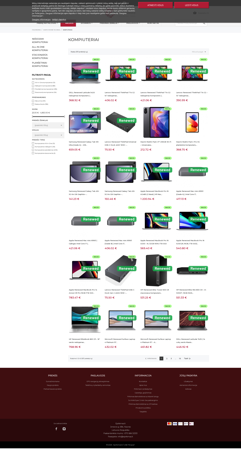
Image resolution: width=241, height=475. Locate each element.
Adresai (188, 389)
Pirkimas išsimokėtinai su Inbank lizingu (143, 396)
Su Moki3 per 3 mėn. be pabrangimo (143, 400)
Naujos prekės (52, 385)
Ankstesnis (150, 358)
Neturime (40, 101)
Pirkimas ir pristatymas (143, 389)
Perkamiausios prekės (53, 389)
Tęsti (187, 358)
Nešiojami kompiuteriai (40, 40)
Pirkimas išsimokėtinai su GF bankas (143, 404)
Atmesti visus (155, 5)
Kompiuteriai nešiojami (45, 147)
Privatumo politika (143, 408)
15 (180, 358)
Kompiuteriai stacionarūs (45, 153)
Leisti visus (191, 5)
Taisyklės (143, 412)
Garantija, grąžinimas (143, 393)
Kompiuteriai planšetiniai (46, 150)
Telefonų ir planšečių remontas (97, 385)
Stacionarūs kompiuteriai (40, 56)
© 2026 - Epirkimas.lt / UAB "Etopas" (120, 445)
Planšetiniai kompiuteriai (40, 64)
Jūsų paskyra (188, 375)
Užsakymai (188, 381)
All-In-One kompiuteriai (40, 48)
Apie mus (143, 385)
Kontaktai (143, 381)
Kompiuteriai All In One (45, 143)
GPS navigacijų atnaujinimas (97, 381)
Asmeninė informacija (188, 385)
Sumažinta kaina (52, 381)
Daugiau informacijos (41, 19)
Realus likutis (41, 104)
